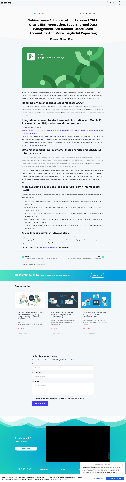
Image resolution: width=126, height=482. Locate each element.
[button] (122, 464)
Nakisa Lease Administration (43, 247)
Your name (35, 364)
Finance (29, 264)
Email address (36, 372)
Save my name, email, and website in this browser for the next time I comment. (59, 398)
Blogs (63, 469)
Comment (35, 381)
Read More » (21, 328)
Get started (113, 3)
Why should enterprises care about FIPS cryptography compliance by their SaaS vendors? (30, 315)
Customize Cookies (98, 478)
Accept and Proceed (115, 478)
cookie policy (63, 479)
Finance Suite (92, 13)
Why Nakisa (44, 469)
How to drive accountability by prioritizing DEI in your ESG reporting (62, 314)
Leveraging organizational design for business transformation (94, 314)
